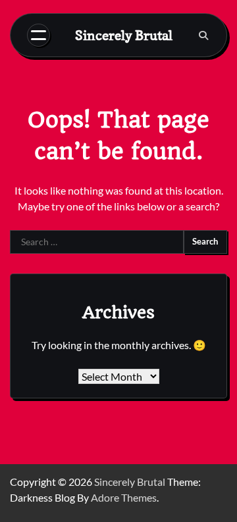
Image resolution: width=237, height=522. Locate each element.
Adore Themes (124, 497)
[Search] (203, 35)
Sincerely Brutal (123, 35)
